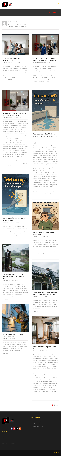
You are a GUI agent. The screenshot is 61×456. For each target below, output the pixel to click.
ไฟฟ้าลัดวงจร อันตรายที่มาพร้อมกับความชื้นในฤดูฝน (14, 219)
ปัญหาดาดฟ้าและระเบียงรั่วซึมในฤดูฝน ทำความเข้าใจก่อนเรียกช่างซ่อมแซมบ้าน (45, 135)
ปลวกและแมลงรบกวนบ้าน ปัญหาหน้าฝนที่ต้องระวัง (44, 233)
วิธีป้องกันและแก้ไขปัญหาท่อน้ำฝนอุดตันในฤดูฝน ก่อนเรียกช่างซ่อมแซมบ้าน (45, 293)
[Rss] (20, 428)
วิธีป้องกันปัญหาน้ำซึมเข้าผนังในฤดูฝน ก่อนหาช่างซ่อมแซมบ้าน (14, 336)
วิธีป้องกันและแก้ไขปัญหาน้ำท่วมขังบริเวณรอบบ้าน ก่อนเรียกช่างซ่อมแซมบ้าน (14, 276)
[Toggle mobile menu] (58, 4)
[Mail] (17, 428)
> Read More (5, 84)
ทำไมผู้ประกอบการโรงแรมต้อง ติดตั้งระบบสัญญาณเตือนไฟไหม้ (14, 115)
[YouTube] (14, 428)
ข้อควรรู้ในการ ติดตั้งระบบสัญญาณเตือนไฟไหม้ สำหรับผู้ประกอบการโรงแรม (45, 59)
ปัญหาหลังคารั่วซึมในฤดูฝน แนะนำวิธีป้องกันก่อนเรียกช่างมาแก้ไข (44, 348)
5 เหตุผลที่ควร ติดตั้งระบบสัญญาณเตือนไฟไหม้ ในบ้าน (14, 59)
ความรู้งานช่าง (19, 62)
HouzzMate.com (16, 452)
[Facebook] (12, 428)
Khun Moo (6, 62)
